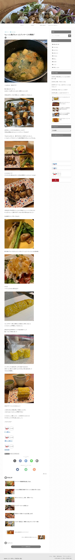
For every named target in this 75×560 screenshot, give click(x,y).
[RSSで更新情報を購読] (34, 469)
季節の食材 (17, 453)
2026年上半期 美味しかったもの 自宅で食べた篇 (61, 77)
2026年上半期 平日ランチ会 (59, 81)
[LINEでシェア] (31, 460)
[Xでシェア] (14, 460)
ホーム (51, 556)
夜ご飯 (12, 453)
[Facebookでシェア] (20, 460)
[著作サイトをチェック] (17, 469)
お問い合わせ (59, 556)
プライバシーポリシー (67, 556)
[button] (37, 460)
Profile (54, 556)
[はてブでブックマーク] (25, 460)
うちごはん (7, 453)
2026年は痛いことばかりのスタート (60, 92)
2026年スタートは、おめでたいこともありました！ (61, 85)
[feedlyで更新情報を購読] (25, 469)
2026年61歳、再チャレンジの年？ (60, 89)
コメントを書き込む (25, 546)
